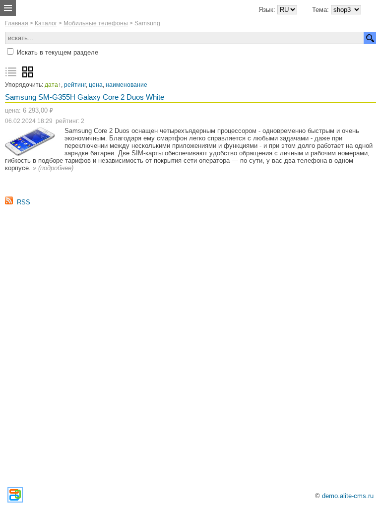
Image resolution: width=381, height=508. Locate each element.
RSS (23, 202)
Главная (16, 23)
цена (96, 85)
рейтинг (75, 85)
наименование (126, 85)
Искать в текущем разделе (57, 52)
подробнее (55, 168)
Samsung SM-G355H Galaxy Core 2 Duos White (84, 97)
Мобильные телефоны (96, 23)
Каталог (46, 23)
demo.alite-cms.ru (348, 496)
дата (51, 85)
